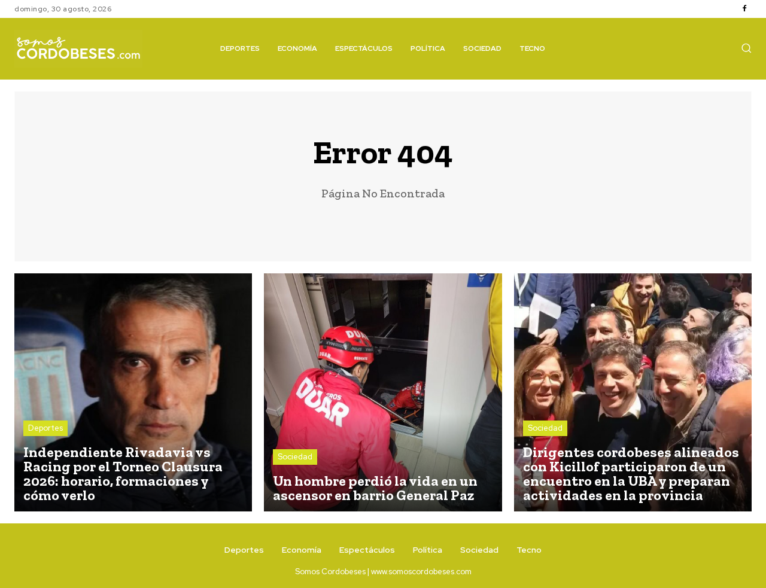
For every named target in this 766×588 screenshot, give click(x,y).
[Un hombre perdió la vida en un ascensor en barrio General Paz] (382, 392)
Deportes (45, 428)
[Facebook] (744, 9)
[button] (746, 47)
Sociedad (295, 457)
